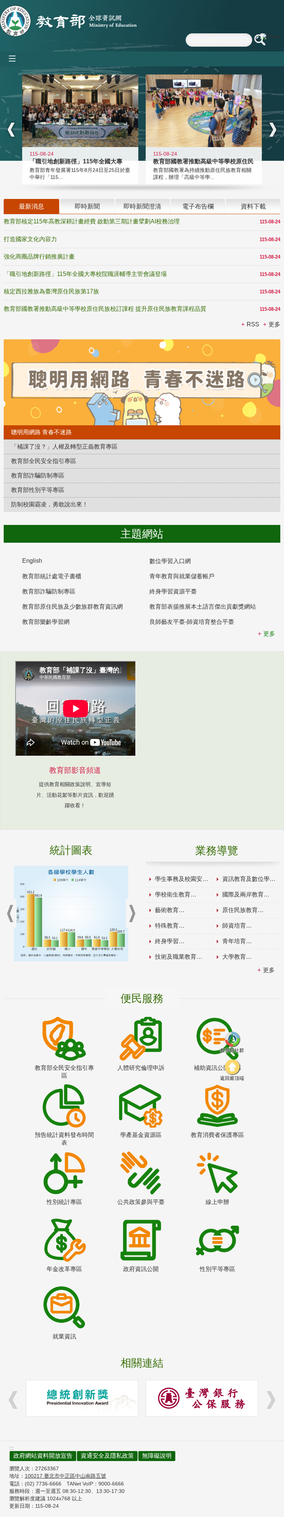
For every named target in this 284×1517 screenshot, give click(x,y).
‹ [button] (11, 129)
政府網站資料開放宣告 (42, 1456)
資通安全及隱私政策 (107, 1456)
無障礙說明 (157, 1456)
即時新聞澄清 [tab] (142, 206)
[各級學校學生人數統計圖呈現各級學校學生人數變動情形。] (71, 913)
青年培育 (234, 941)
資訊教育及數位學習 (248, 879)
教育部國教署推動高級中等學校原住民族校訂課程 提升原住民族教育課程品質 (105, 309)
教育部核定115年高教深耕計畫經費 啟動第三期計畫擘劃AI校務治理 (92, 221)
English (32, 561)
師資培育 (234, 925)
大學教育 (234, 957)
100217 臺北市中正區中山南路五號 (65, 1476)
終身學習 (167, 941)
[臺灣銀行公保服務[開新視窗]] (202, 1398)
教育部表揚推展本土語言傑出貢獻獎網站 (202, 606)
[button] (260, 40)
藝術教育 (167, 910)
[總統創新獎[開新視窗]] (82, 1398)
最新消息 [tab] (31, 206)
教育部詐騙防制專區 (48, 591)
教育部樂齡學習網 (46, 622)
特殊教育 (167, 925)
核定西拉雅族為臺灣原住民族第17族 (51, 291)
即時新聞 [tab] (87, 206)
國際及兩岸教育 (243, 894)
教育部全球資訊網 (68, 21)
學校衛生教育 (172, 894)
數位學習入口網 (170, 561)
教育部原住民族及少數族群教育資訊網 (72, 606)
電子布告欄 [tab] (198, 206)
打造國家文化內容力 (30, 239)
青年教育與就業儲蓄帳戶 (181, 576)
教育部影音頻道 (75, 770)
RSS (253, 324)
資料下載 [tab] (253, 206)
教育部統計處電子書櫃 (51, 576)
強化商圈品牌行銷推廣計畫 (39, 256)
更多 (269, 970)
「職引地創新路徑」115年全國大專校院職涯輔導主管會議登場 (85, 274)
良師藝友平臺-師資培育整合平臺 (191, 622)
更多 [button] (274, 324)
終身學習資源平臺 (173, 591)
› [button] (273, 129)
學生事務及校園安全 (181, 879)
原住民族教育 (240, 910)
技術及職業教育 (175, 957)
